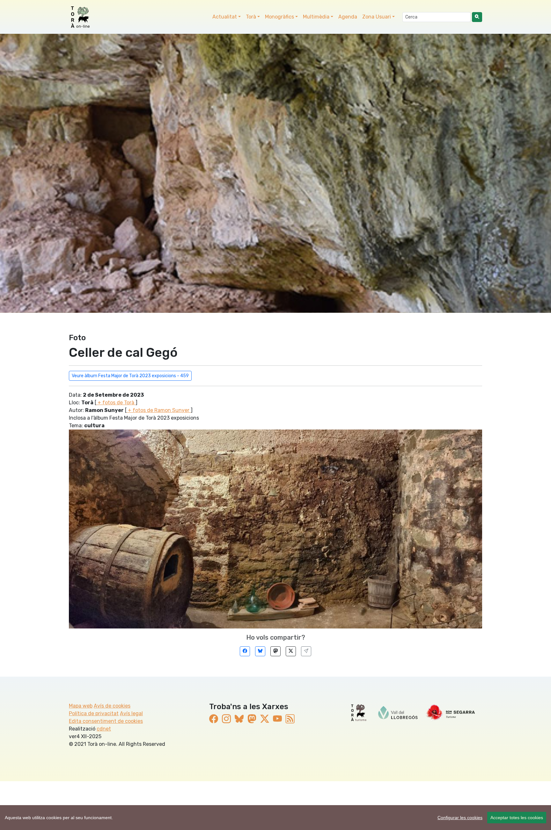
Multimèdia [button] (316, 17)
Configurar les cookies (459, 817)
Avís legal (131, 713)
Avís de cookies (112, 706)
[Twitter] (291, 651)
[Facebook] (245, 651)
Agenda (347, 17)
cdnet (104, 729)
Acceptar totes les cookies (516, 817)
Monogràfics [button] (279, 17)
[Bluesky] (260, 651)
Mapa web (80, 706)
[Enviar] (306, 651)
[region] (275, 817)
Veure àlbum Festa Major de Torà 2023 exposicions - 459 (130, 375)
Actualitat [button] (224, 17)
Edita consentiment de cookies (106, 721)
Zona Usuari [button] (376, 17)
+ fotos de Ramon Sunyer (159, 410)
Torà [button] (251, 17)
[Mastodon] (275, 651)
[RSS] (290, 719)
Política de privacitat (94, 713)
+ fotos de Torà (116, 403)
